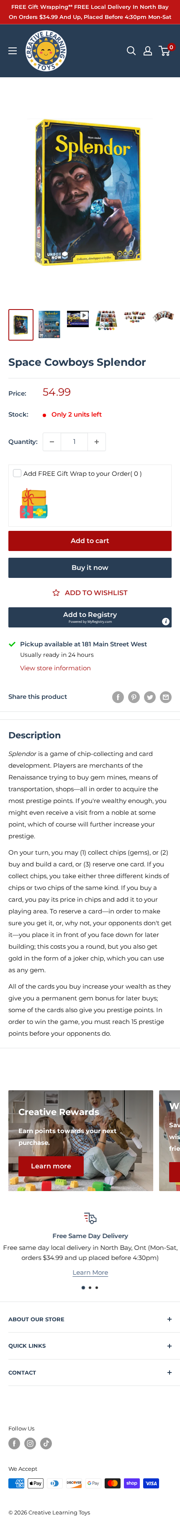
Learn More (90, 1272)
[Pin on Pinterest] (134, 697)
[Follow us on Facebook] (14, 1443)
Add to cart (90, 541)
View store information (55, 668)
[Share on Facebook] (118, 697)
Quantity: (23, 442)
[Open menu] (12, 50)
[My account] (148, 50)
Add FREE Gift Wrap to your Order (82, 474)
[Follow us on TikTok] (46, 1443)
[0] (164, 51)
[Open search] (131, 50)
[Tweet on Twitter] (150, 697)
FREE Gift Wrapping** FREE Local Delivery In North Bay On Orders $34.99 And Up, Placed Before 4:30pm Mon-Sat (90, 11)
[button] (90, 617)
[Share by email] (166, 697)
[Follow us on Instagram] (30, 1443)
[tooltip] (166, 621)
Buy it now (90, 568)
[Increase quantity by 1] (96, 442)
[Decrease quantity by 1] (52, 442)
